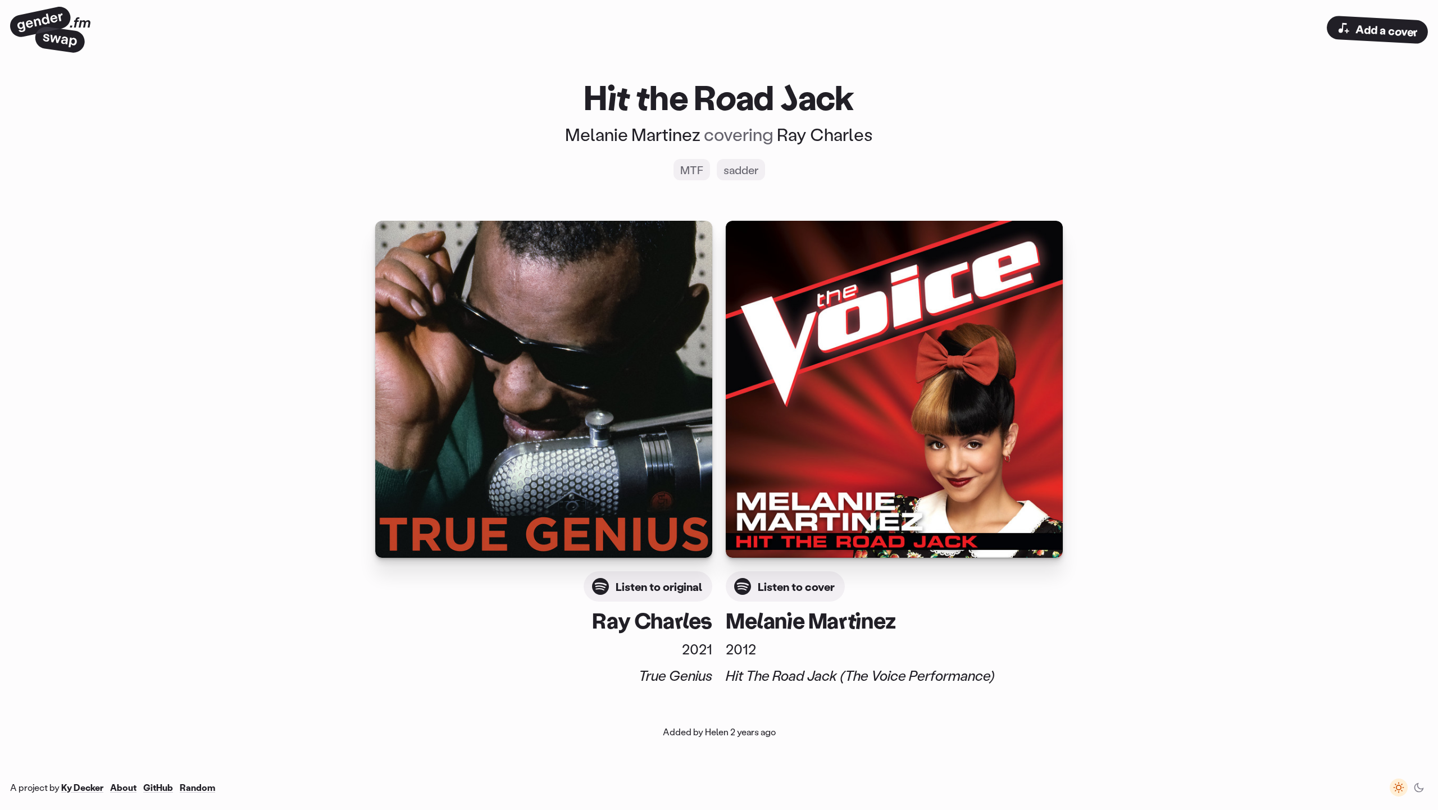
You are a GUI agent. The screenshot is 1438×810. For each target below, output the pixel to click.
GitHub (158, 787)
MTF (691, 169)
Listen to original (659, 586)
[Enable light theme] (1399, 788)
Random (197, 787)
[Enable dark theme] (1419, 788)
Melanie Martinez (632, 134)
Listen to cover (796, 586)
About (123, 787)
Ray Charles (825, 134)
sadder (740, 169)
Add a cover (1386, 30)
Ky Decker (82, 787)
